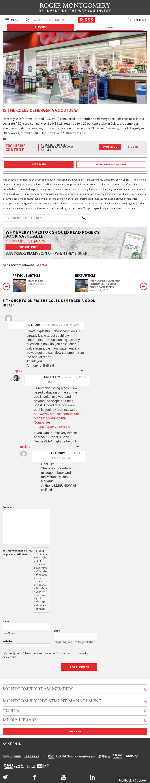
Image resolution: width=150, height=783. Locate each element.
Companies (42, 265)
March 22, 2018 (99, 290)
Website (8, 641)
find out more (28, 247)
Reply (18, 371)
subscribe (75, 653)
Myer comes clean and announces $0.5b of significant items (105, 284)
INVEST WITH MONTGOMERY (111, 164)
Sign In (109, 27)
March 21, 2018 (36, 284)
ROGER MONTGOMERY (75, 8)
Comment (8, 507)
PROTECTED (35, 280)
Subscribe (41, 27)
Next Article (85, 275)
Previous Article (26, 275)
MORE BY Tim (39, 164)
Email (57, 630)
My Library (140, 19)
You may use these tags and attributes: (17, 552)
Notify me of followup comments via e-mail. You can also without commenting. (46, 655)
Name (6, 621)
